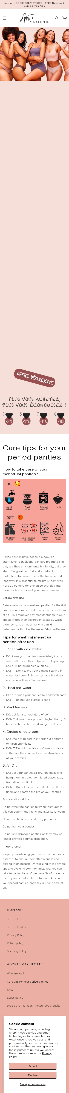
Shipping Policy (17, 951)
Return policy (15, 943)
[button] (4, 18)
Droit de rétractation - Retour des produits (33, 1005)
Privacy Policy (16, 935)
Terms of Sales (16, 927)
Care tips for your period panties (27, 981)
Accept (32, 1066)
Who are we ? (15, 973)
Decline (33, 1075)
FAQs (10, 989)
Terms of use (15, 919)
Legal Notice (15, 997)
